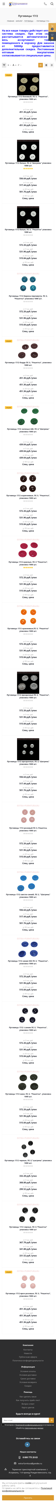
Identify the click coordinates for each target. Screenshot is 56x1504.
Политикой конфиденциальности (28, 1425)
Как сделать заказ (28, 1396)
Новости (28, 1353)
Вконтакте (27, 1444)
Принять (28, 1497)
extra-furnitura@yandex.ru (30, 1463)
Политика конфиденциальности (28, 1360)
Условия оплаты (28, 1371)
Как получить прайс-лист (28, 1400)
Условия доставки (28, 1375)
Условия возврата (28, 1382)
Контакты (28, 1349)
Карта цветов (28, 1407)
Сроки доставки (28, 1378)
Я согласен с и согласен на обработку (29, 1426)
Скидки (28, 1385)
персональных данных (34, 1428)
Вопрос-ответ (28, 1404)
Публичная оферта (28, 1357)
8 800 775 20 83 (30, 1457)
